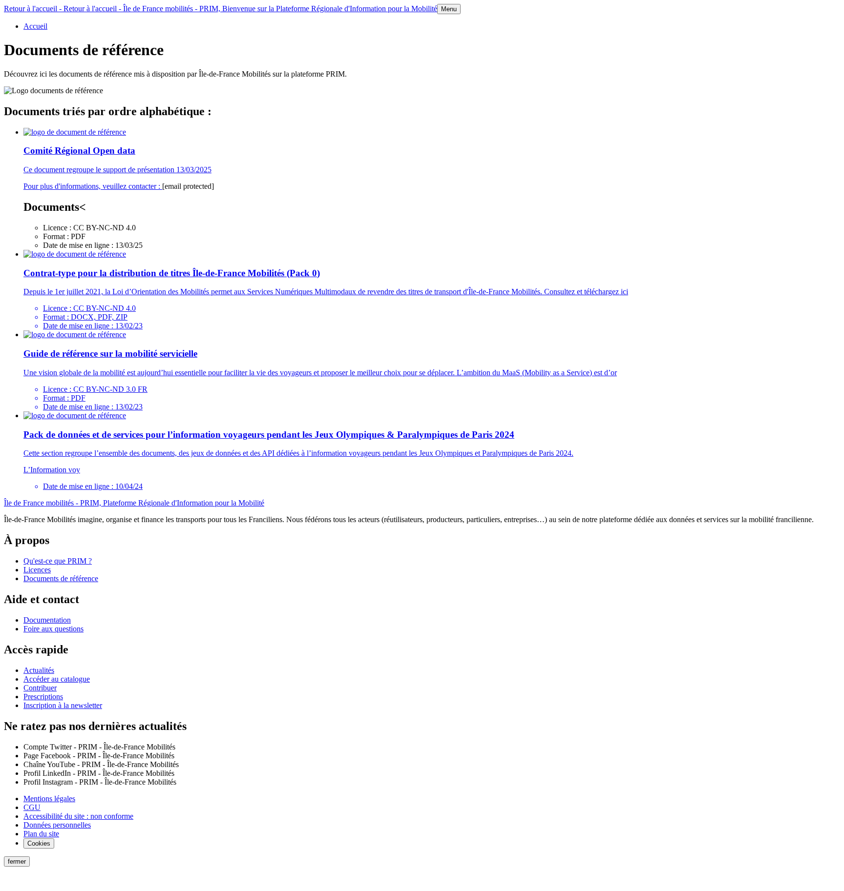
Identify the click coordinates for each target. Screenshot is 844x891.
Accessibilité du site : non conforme (78, 816)
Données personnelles (57, 825)
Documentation (47, 620)
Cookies (38, 843)
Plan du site (41, 834)
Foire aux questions (53, 629)
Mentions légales (49, 798)
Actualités (38, 670)
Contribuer (40, 688)
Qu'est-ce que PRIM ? (57, 561)
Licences (37, 570)
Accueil (35, 26)
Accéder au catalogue (56, 679)
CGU (32, 807)
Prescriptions (43, 696)
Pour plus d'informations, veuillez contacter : (92, 186)
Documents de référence (60, 578)
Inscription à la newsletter (62, 705)
